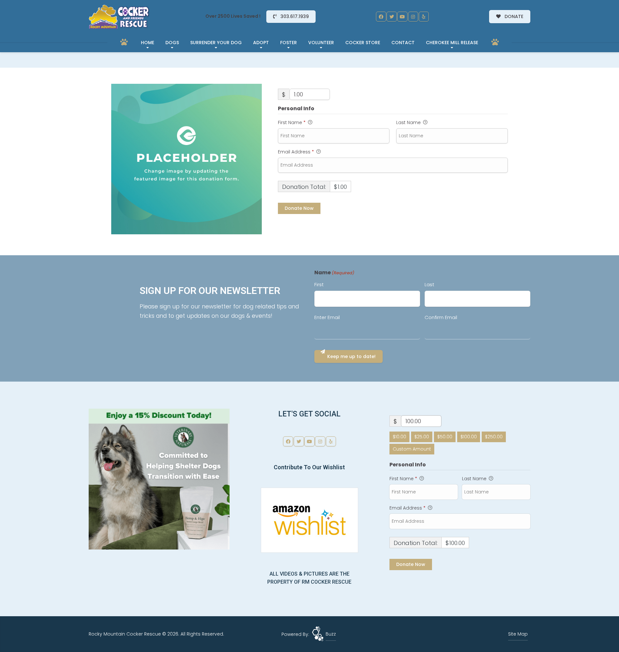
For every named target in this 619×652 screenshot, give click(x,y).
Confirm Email (441, 317)
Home (147, 42)
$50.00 (444, 436)
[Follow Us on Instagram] (413, 17)
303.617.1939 (294, 16)
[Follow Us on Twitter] (392, 17)
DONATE (513, 16)
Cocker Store (362, 42)
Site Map (518, 634)
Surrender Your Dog (216, 42)
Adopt (261, 42)
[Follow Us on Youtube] (402, 17)
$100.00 (468, 436)
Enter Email (327, 317)
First (319, 284)
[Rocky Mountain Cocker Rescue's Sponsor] (159, 479)
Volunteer (321, 42)
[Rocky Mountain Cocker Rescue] (119, 17)
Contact (403, 42)
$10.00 (399, 436)
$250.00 (494, 436)
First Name (292, 122)
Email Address (296, 152)
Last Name (409, 122)
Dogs (172, 42)
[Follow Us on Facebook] (381, 17)
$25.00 (421, 436)
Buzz (331, 634)
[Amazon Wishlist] (309, 520)
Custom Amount (412, 449)
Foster (288, 42)
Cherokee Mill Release (452, 42)
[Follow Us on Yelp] (424, 17)
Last (429, 284)
